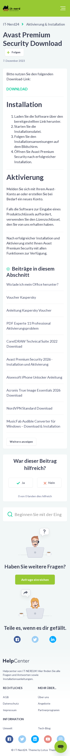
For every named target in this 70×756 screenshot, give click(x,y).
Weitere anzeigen (21, 441)
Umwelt (7, 728)
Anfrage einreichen (35, 579)
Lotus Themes (50, 750)
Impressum (10, 710)
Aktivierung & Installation (45, 24)
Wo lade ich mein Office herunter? (32, 284)
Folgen (16, 52)
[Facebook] (17, 639)
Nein (51, 482)
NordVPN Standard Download (29, 408)
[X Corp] (35, 639)
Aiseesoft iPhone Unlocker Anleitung (34, 377)
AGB (6, 697)
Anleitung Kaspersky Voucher (29, 310)
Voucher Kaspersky (21, 297)
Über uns (43, 697)
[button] (63, 8)
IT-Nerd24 (11, 24)
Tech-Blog (44, 728)
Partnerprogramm (49, 710)
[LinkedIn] (52, 639)
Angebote (44, 703)
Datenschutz (11, 703)
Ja (23, 482)
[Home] (13, 8)
